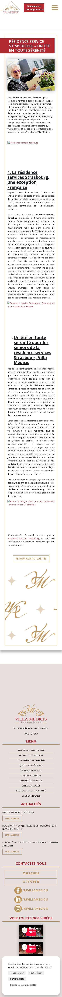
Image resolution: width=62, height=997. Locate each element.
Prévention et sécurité (31, 755)
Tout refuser (36, 972)
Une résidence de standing (31, 750)
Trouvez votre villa (31, 770)
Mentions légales (31, 795)
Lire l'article (12, 818)
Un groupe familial (31, 775)
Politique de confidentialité (31, 790)
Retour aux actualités (31, 558)
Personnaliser (17, 978)
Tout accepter (17, 972)
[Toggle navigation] (55, 7)
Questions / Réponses (31, 765)
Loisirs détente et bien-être (31, 760)
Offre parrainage (31, 785)
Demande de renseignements (35, 8)
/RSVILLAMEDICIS (35, 890)
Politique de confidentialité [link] (23, 984)
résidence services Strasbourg (23, 538)
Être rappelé (31, 873)
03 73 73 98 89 (31, 881)
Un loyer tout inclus (31, 780)
